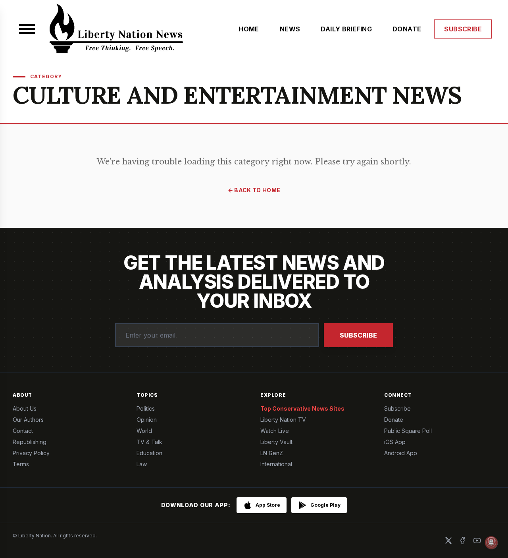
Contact (23, 430)
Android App (400, 453)
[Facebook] (463, 540)
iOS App (395, 441)
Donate (393, 419)
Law (142, 464)
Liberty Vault (276, 441)
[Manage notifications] (491, 542)
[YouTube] (477, 540)
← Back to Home (254, 190)
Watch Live (274, 430)
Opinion (147, 419)
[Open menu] (27, 29)
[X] (448, 540)
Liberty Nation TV (283, 419)
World (144, 430)
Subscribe (358, 335)
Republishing (29, 441)
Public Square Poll (408, 430)
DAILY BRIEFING (346, 29)
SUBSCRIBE (463, 29)
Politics (146, 408)
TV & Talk (149, 441)
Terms (21, 464)
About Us (25, 408)
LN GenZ (271, 453)
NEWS (290, 29)
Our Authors (28, 419)
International (276, 464)
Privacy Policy (31, 453)
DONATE (407, 29)
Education (149, 453)
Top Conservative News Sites (302, 408)
